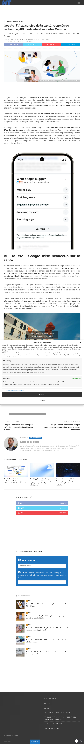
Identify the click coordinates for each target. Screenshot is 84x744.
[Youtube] (34, 442)
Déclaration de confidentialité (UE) (57, 712)
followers (63, 503)
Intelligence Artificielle (13, 21)
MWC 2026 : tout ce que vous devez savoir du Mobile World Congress (60, 718)
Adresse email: (29, 560)
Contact (47, 708)
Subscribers (62, 513)
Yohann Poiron (31, 39)
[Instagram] (31, 442)
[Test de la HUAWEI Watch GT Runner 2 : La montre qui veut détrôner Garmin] (20, 640)
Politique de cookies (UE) (53, 723)
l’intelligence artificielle (38, 97)
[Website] (21, 442)
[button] (81, 342)
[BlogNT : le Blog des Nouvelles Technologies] (7, 2)
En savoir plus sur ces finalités (14, 390)
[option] (16, 473)
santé (22, 41)
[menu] (79, 2)
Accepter (42, 394)
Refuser (42, 400)
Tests (29, 601)
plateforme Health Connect (16, 276)
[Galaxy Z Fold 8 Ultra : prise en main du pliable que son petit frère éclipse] (20, 604)
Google (16, 41)
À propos (47, 703)
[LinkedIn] (37, 442)
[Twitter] (28, 442)
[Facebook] (24, 442)
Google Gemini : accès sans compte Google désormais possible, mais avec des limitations (62, 427)
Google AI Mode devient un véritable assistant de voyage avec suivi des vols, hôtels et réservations (16, 481)
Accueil (7, 33)
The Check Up (30, 41)
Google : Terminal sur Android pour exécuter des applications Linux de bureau (18, 427)
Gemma (10, 41)
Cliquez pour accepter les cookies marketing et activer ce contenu (42, 335)
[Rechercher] (73, 2)
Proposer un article (51, 728)
